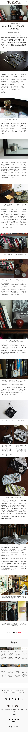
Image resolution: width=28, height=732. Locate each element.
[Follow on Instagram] (6, 698)
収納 (6, 692)
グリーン (9, 692)
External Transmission (21, 712)
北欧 (21, 692)
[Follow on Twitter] (9, 698)
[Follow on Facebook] (18, 698)
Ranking (14, 642)
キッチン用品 (15, 32)
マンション (13, 690)
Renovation (7, 709)
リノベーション (18, 690)
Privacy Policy (12, 712)
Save (20, 632)
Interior (15, 709)
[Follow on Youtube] (12, 698)
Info (3, 712)
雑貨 (19, 32)
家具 (4, 692)
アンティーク (17, 692)
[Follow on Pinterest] (15, 698)
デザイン (8, 690)
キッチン (23, 690)
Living (2, 709)
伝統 (13, 692)
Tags (6, 712)
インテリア (10, 32)
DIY (11, 709)
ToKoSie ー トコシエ (14, 2)
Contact (14, 714)
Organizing (14, 711)
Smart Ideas (20, 709)
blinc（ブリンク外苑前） (6, 596)
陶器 (23, 692)
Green (25, 709)
